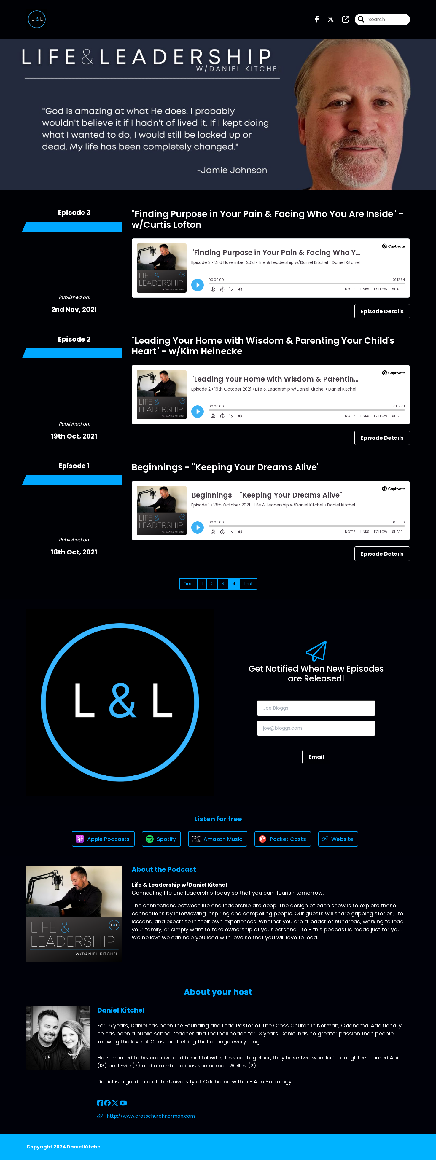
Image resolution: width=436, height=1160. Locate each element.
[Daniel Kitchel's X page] (115, 1103)
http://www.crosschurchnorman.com (150, 1116)
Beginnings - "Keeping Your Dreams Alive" (226, 467)
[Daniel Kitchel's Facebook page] (100, 1103)
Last (248, 583)
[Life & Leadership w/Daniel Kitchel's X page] (327, 19)
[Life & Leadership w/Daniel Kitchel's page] (342, 19)
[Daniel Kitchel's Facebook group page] (107, 1103)
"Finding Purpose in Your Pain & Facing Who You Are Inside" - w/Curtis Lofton (268, 219)
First (188, 583)
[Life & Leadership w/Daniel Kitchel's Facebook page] (317, 19)
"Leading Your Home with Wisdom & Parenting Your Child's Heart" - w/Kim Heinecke (263, 346)
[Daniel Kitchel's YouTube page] (123, 1103)
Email (316, 757)
